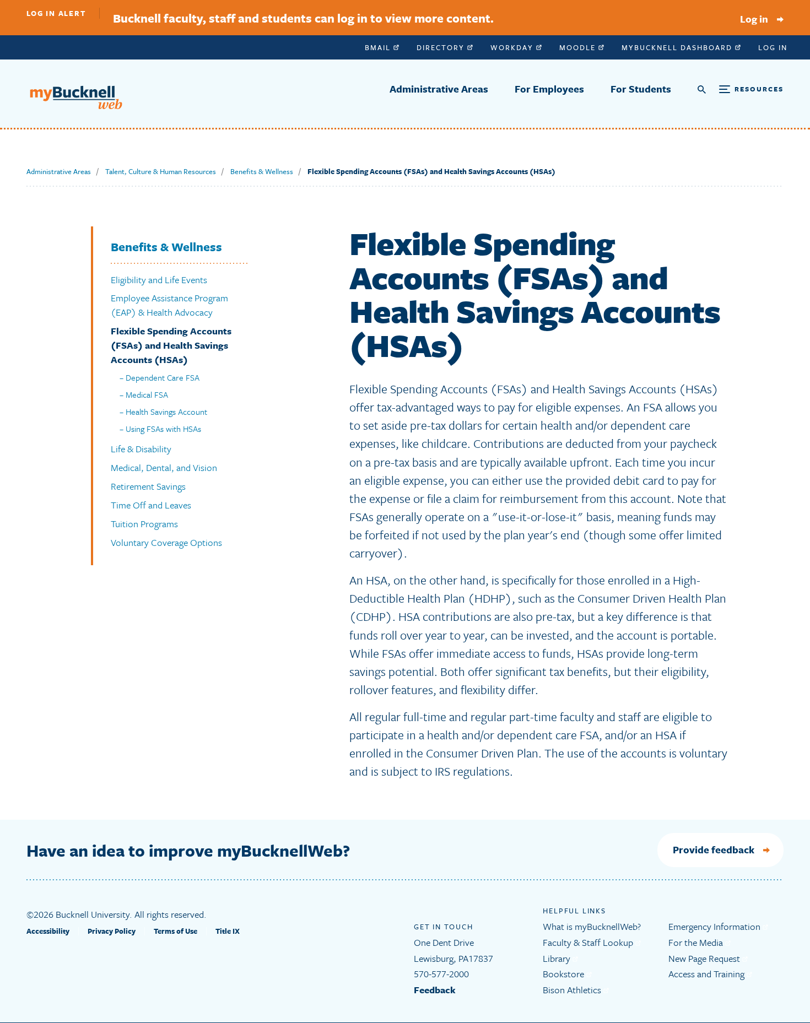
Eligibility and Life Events (159, 279)
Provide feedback (713, 849)
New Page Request (705, 958)
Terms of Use (175, 931)
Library (558, 958)
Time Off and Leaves (151, 505)
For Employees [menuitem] (549, 89)
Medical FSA (147, 394)
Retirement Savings (148, 486)
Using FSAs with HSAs (163, 429)
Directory (442, 47)
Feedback (435, 990)
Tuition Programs (144, 524)
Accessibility (47, 931)
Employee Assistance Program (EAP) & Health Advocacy (169, 305)
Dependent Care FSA (162, 377)
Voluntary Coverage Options (166, 542)
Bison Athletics (573, 990)
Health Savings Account (166, 411)
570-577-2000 (441, 974)
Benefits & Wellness (261, 171)
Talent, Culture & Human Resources (160, 171)
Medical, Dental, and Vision (164, 467)
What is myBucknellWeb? (592, 926)
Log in (754, 19)
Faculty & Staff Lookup (589, 942)
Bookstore (564, 974)
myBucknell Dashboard (678, 47)
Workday (513, 47)
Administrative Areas (58, 171)
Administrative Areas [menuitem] (439, 89)
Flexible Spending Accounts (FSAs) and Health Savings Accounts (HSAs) (171, 345)
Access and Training (707, 974)
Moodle (578, 47)
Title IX (227, 931)
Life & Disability (141, 449)
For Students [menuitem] (641, 89)
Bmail (379, 47)
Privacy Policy (112, 931)
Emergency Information (715, 926)
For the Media (696, 942)
